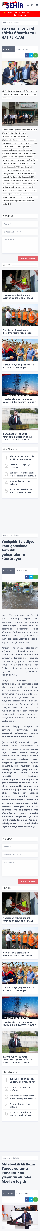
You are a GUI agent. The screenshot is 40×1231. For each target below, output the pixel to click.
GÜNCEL (16, 23)
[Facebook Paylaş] (27, 55)
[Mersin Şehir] (13, 5)
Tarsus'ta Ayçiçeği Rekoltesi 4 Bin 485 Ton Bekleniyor (20, 13)
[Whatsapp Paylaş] (35, 55)
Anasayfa (6, 23)
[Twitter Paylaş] (31, 55)
